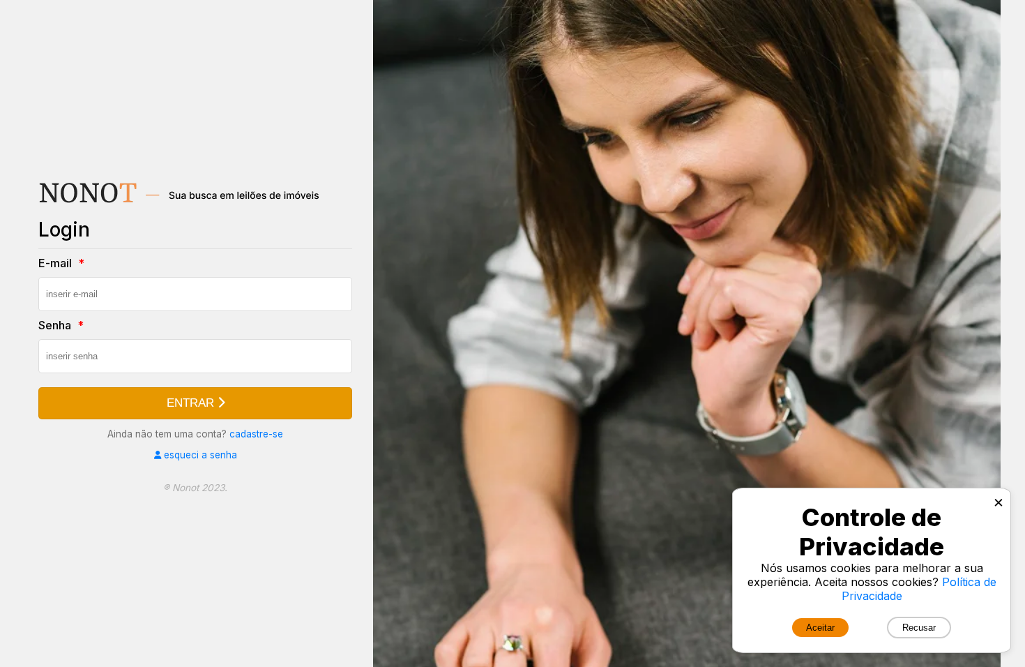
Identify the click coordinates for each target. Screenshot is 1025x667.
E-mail (56, 263)
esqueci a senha (199, 454)
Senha (56, 325)
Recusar (919, 627)
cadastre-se (256, 434)
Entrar (192, 403)
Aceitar (820, 627)
